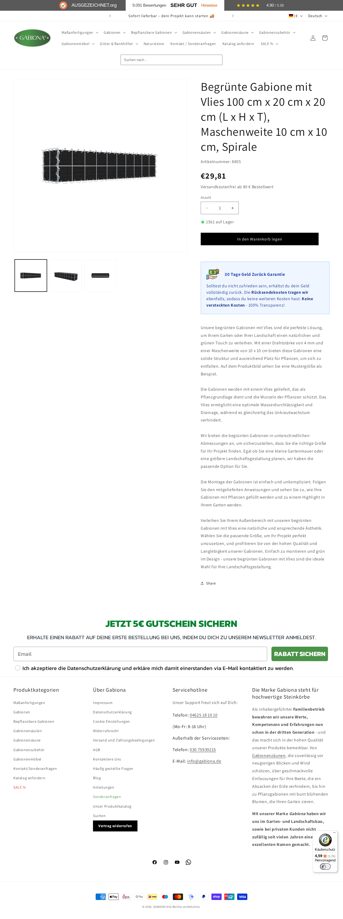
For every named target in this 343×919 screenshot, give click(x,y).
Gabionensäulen (27, 730)
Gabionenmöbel (27, 759)
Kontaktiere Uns (107, 759)
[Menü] (334, 834)
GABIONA (159, 907)
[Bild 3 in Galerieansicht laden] (100, 275)
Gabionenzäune (27, 740)
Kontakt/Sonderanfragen (35, 768)
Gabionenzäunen (268, 755)
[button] (79, 32)
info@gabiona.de (204, 761)
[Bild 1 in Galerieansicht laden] (31, 275)
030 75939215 (203, 749)
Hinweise (209, 5)
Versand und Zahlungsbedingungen (124, 740)
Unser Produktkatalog (112, 806)
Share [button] (211, 583)
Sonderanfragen (107, 796)
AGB (96, 749)
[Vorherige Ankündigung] (110, 16)
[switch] (325, 866)
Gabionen (21, 712)
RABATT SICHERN (299, 653)
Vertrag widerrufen (115, 825)
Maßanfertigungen (29, 702)
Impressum (103, 702)
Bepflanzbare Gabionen (33, 721)
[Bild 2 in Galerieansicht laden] (66, 275)
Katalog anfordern (29, 777)
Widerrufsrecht (106, 730)
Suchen (99, 815)
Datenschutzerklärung (112, 712)
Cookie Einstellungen (111, 721)
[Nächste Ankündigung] (233, 16)
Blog (97, 777)
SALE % (19, 787)
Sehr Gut (183, 5)
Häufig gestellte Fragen (113, 768)
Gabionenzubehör (29, 749)
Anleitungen (103, 787)
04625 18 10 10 (203, 715)
